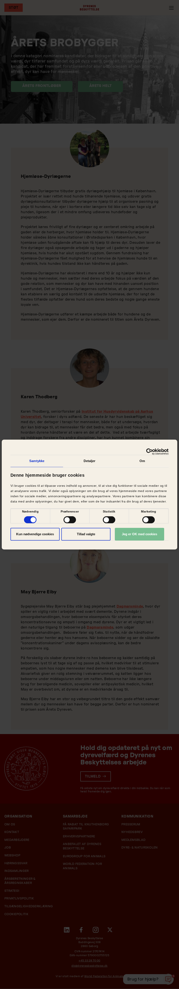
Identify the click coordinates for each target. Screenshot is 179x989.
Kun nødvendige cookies (35, 534)
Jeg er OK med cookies (139, 534)
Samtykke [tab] (36, 461)
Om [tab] (142, 461)
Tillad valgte (86, 534)
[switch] (70, 519)
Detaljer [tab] (90, 461)
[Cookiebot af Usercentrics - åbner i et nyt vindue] (149, 451)
